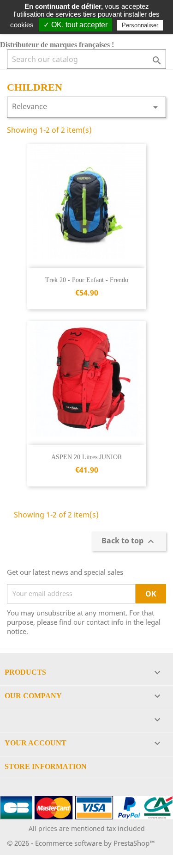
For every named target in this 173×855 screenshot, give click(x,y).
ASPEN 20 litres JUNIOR (86, 457)
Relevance (86, 107)
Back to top (128, 541)
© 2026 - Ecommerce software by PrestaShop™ (81, 843)
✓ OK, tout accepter (75, 25)
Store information (46, 766)
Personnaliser (140, 25)
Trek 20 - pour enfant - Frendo (86, 280)
